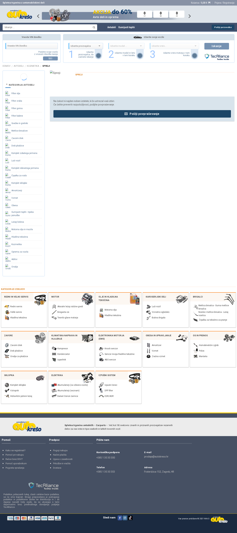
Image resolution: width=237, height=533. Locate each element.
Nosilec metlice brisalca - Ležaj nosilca (213, 314)
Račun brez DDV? (14, 459)
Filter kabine (17, 116)
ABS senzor (110, 359)
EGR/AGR (109, 396)
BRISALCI (198, 297)
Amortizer (156, 345)
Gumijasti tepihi (126, 27)
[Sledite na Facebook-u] (120, 517)
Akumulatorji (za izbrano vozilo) (72, 385)
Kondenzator (63, 354)
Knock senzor (111, 348)
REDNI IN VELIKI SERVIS (16, 297)
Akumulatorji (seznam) (68, 390)
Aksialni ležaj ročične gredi (70, 306)
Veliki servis (16, 312)
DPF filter (109, 390)
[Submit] (94, 27)
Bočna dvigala (158, 317)
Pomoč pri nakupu (15, 454)
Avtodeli (111, 27)
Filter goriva (17, 108)
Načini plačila (59, 454)
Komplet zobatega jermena (24, 153)
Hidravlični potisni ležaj (21, 396)
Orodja (14, 267)
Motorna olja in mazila (22, 229)
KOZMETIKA (33, 66)
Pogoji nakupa (60, 450)
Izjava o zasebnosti (63, 459)
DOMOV (6, 66)
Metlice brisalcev (19, 131)
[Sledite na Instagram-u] (125, 517)
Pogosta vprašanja (15, 467)
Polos (201, 351)
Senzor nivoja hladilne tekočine (119, 354)
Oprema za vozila (19, 252)
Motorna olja (111, 310)
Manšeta (203, 356)
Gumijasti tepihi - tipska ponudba (22, 214)
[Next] (189, 16)
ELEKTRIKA (57, 375)
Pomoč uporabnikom (16, 463)
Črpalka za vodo (19, 175)
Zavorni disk (17, 138)
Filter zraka (16, 101)
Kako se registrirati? (16, 450)
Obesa (14, 205)
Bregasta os (63, 312)
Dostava (57, 467)
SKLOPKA (9, 375)
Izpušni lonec (111, 385)
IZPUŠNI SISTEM (107, 375)
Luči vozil (15, 160)
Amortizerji (16, 190)
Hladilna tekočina (19, 237)
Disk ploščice (17, 145)
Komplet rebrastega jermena (25, 168)
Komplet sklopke (19, 183)
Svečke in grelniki (19, 123)
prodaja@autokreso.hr (156, 456)
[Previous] (38, 16)
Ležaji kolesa (17, 222)
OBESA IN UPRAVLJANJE (158, 335)
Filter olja (15, 93)
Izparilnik (61, 359)
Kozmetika (16, 244)
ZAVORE (8, 335)
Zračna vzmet (158, 356)
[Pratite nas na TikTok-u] (130, 519)
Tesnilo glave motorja (67, 317)
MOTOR (55, 297)
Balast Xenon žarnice (67, 396)
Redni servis (16, 306)
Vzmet (14, 198)
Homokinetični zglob (208, 345)
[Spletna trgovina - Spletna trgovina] (19, 14)
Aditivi (14, 259)
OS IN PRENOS (200, 335)
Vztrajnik (14, 390)
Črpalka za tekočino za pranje (213, 320)
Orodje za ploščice (19, 356)
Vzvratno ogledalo (160, 312)
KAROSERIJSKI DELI (156, 297)
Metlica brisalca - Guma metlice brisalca (213, 307)
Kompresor (62, 348)
